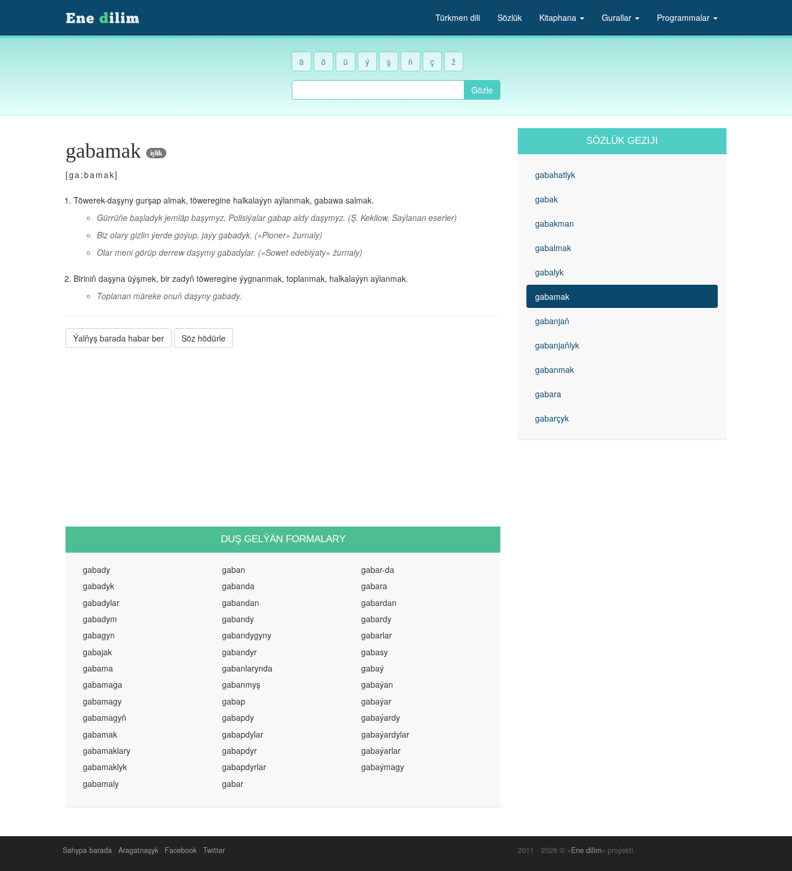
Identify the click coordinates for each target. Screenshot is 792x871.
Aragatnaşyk (138, 850)
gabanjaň (552, 320)
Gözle (482, 90)
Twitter (214, 850)
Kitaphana (559, 17)
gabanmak (554, 369)
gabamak (552, 296)
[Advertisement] (283, 437)
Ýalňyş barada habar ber (118, 338)
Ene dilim (586, 850)
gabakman (554, 223)
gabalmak (553, 247)
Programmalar (684, 17)
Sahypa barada (87, 850)
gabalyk (549, 272)
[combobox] (378, 90)
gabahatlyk (555, 174)
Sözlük (509, 17)
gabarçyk (552, 418)
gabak (546, 199)
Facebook (181, 850)
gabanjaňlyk (557, 345)
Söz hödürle (203, 338)
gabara (548, 394)
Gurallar (618, 17)
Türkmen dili (457, 17)
